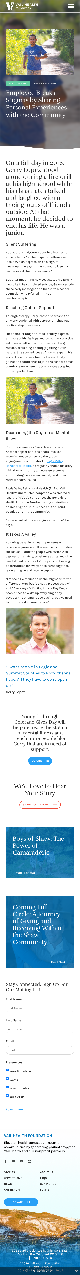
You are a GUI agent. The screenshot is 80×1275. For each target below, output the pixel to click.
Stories (9, 1172)
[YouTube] (22, 1161)
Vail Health (12, 1189)
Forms (44, 1189)
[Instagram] (30, 1161)
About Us (46, 1172)
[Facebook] (6, 1161)
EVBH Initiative (19, 1088)
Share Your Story (36, 804)
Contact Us (48, 1184)
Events (13, 1079)
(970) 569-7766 (41, 1258)
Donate (17, 1202)
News (8, 1184)
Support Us (16, 1097)
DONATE (36, 760)
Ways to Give (13, 1178)
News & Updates (20, 1071)
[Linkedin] (14, 1161)
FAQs (43, 1178)
